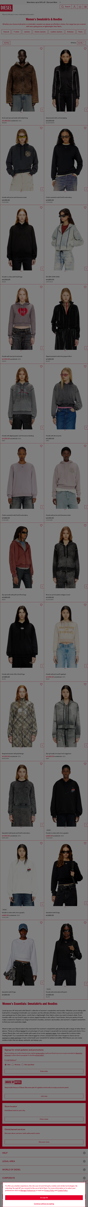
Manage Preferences (28, 1190)
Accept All (44, 1198)
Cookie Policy (62, 1190)
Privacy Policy (49, 1190)
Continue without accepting (44, 1204)
